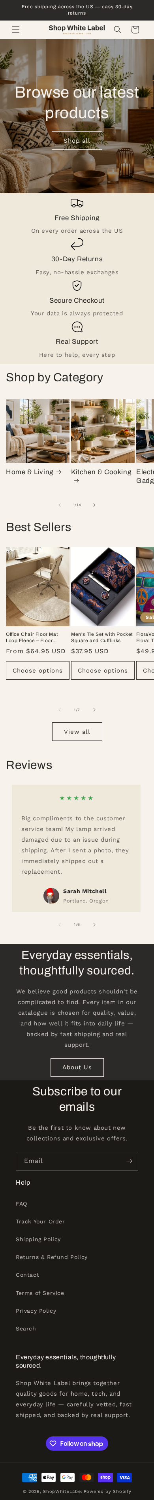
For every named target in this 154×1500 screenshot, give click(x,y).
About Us (77, 1067)
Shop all (77, 140)
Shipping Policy (38, 1239)
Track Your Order (40, 1221)
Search (26, 1328)
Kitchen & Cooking (101, 472)
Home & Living (29, 472)
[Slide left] (59, 505)
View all (77, 731)
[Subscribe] (129, 1161)
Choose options (38, 670)
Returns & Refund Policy (52, 1257)
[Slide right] (94, 505)
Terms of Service (40, 1293)
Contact (27, 1275)
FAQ (21, 1203)
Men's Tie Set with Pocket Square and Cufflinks (102, 637)
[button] (15, 29)
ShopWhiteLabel (62, 1491)
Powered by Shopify (107, 1491)
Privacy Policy (36, 1311)
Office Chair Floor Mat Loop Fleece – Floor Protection (32, 637)
